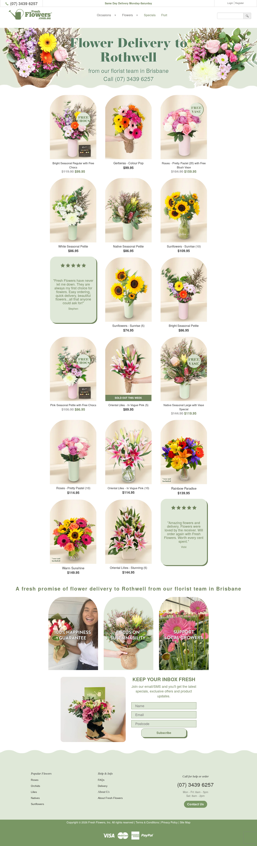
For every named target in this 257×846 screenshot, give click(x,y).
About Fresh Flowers (110, 797)
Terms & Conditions (147, 822)
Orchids (35, 785)
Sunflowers (37, 803)
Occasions (106, 15)
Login (230, 3)
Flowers (130, 15)
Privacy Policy (169, 822)
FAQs (101, 779)
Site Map (185, 822)
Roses (34, 779)
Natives (35, 797)
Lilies (34, 791)
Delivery (102, 785)
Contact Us (195, 804)
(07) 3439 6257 (24, 3)
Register (239, 3)
